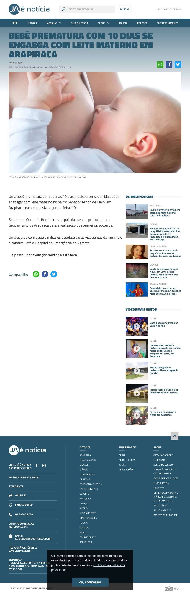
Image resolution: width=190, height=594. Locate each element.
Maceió (84, 508)
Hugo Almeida (161, 483)
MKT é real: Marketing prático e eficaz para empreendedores (165, 496)
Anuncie (20, 495)
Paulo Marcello (162, 510)
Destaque (85, 479)
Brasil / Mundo (88, 460)
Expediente (16, 486)
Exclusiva (85, 498)
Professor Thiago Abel (166, 515)
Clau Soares (160, 460)
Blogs (101, 23)
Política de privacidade (24, 477)
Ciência (84, 469)
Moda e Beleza (127, 460)
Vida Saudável (127, 469)
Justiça (83, 503)
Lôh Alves (158, 488)
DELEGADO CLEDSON (163, 465)
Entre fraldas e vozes (165, 478)
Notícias (52, 23)
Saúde (83, 532)
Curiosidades (87, 474)
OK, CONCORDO (90, 582)
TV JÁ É (122, 465)
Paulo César (160, 505)
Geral (122, 455)
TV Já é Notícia (79, 23)
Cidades (84, 465)
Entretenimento (167, 23)
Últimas (32, 23)
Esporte (84, 493)
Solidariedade (88, 537)
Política (142, 23)
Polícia (123, 23)
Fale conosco (24, 505)
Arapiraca (85, 455)
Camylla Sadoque (163, 455)
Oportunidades (88, 518)
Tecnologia (86, 542)
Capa (14, 23)
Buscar (125, 9)
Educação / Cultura (91, 484)
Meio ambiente (88, 513)
